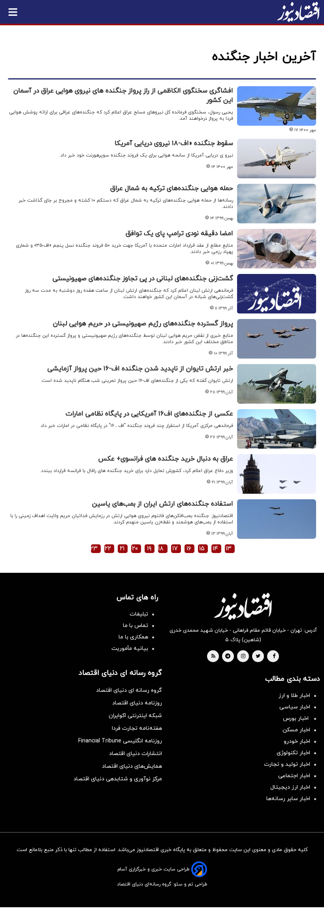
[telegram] (227, 656)
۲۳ (94, 548)
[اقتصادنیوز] (243, 606)
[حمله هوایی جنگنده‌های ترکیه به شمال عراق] (276, 203)
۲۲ (108, 548)
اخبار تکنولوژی (293, 753)
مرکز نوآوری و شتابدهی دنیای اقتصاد (117, 779)
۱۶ (188, 548)
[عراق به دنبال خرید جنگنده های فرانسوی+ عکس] (276, 474)
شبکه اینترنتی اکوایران (135, 715)
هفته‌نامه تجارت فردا (137, 728)
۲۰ (135, 548)
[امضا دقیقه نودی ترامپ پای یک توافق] (276, 248)
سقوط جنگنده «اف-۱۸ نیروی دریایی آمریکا (174, 143)
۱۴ (215, 548)
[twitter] (258, 656)
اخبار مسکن (296, 730)
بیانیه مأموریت (129, 648)
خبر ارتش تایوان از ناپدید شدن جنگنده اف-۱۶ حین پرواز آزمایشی (140, 369)
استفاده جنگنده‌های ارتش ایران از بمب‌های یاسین (162, 504)
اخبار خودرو (297, 741)
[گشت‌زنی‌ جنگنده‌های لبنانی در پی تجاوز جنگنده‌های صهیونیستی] (276, 303)
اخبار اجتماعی (294, 776)
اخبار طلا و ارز (294, 695)
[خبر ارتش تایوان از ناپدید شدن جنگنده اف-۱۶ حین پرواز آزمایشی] (276, 384)
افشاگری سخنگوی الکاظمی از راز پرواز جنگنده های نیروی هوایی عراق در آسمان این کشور (123, 95)
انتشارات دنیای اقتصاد (135, 753)
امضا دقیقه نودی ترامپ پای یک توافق (179, 233)
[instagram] (243, 656)
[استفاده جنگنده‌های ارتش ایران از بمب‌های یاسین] (276, 519)
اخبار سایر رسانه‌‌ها (288, 798)
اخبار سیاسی (294, 707)
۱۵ (202, 548)
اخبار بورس (296, 718)
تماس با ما (135, 625)
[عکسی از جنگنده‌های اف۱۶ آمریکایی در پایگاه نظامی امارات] (276, 429)
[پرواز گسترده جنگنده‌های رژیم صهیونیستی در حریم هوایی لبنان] (276, 339)
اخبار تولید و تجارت (287, 764)
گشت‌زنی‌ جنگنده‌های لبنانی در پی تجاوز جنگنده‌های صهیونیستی (143, 278)
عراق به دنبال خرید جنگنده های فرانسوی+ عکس (165, 459)
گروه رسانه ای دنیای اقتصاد (129, 690)
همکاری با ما (133, 637)
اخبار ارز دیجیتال (290, 787)
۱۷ (175, 548)
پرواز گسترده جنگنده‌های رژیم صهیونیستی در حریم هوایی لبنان (143, 324)
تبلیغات (139, 614)
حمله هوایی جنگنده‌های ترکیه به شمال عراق (171, 188)
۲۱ (122, 548)
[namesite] (298, 12)
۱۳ (229, 548)
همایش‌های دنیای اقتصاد (132, 766)
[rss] (213, 656)
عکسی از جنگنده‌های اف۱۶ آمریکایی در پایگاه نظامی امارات (149, 414)
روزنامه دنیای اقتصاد (137, 703)
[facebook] (274, 656)
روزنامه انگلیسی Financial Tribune (120, 741)
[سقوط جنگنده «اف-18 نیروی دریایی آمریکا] (276, 158)
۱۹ (149, 548)
